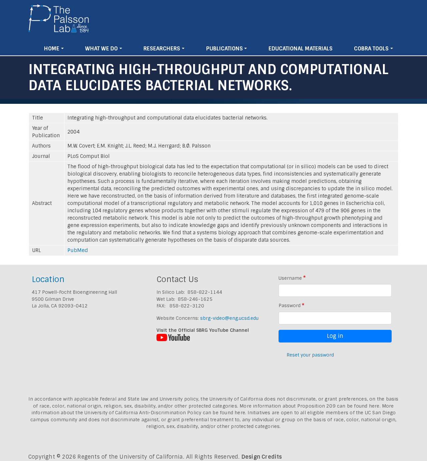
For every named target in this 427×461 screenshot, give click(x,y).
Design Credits (262, 456)
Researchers (161, 48)
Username (290, 278)
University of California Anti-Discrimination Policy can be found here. (165, 413)
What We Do (101, 48)
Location (48, 279)
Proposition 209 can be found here (338, 406)
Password (290, 305)
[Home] (58, 21)
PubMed (77, 250)
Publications (224, 48)
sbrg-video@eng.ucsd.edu (229, 318)
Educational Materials (301, 48)
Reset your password (310, 355)
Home (51, 48)
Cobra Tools (371, 48)
